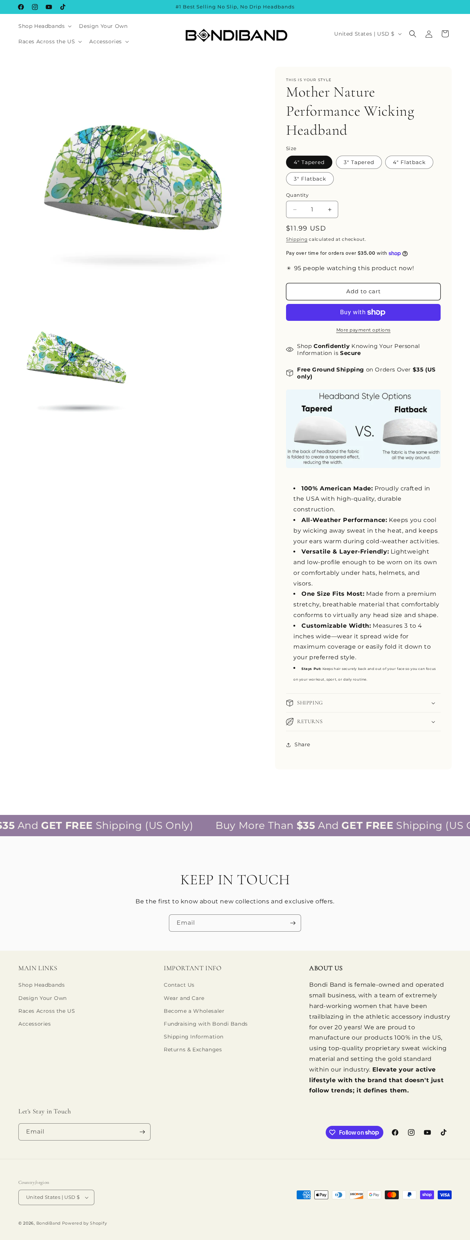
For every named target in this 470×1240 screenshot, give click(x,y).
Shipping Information (194, 1036)
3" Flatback (310, 178)
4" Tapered (309, 162)
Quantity (297, 195)
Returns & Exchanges (193, 1049)
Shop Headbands (41, 985)
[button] (44, 26)
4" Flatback (409, 162)
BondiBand (48, 1223)
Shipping (297, 239)
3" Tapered (359, 162)
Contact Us (179, 985)
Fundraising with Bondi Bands (206, 1023)
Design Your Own (42, 998)
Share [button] (302, 744)
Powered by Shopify (84, 1223)
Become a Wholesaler (194, 1011)
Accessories (34, 1023)
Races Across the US (46, 1011)
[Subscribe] (293, 923)
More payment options (363, 330)
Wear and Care (184, 998)
